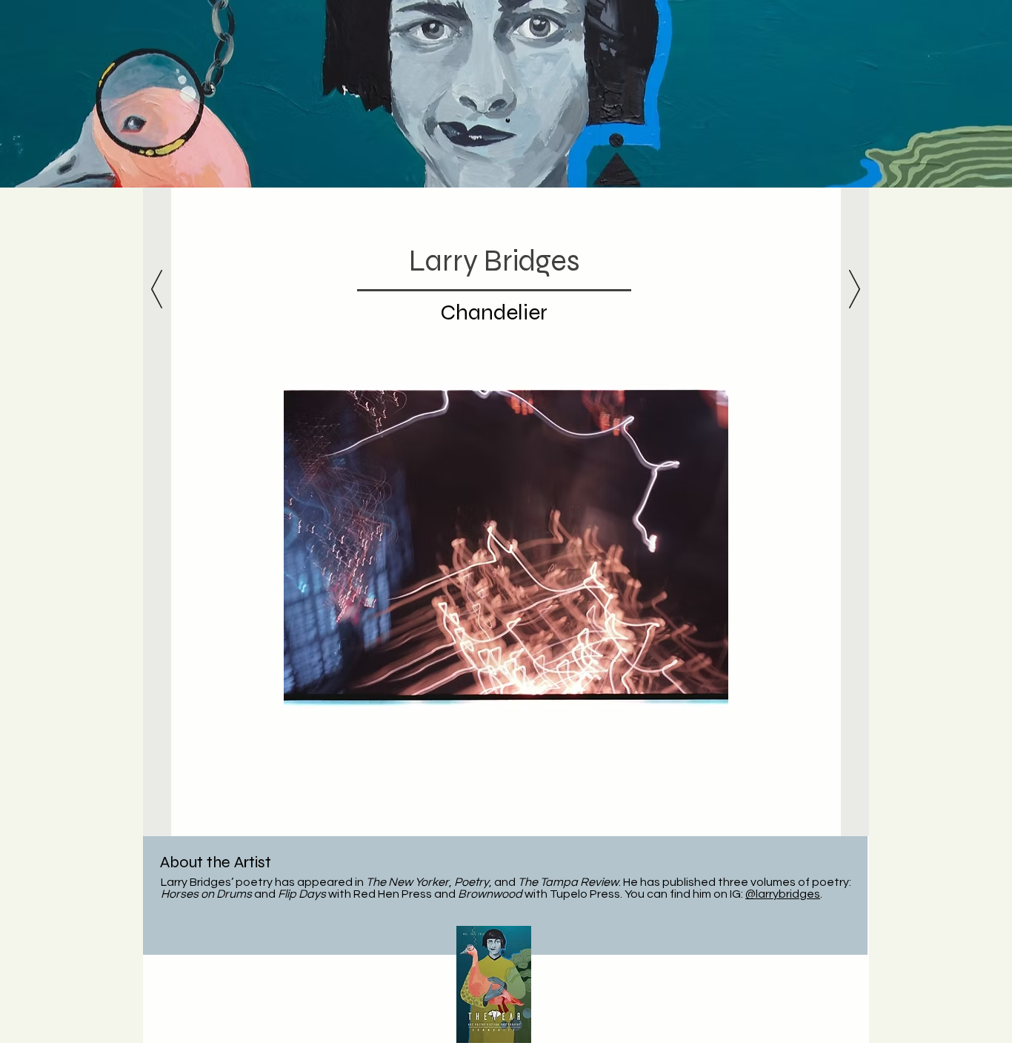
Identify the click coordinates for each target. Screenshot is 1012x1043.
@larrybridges (782, 894)
